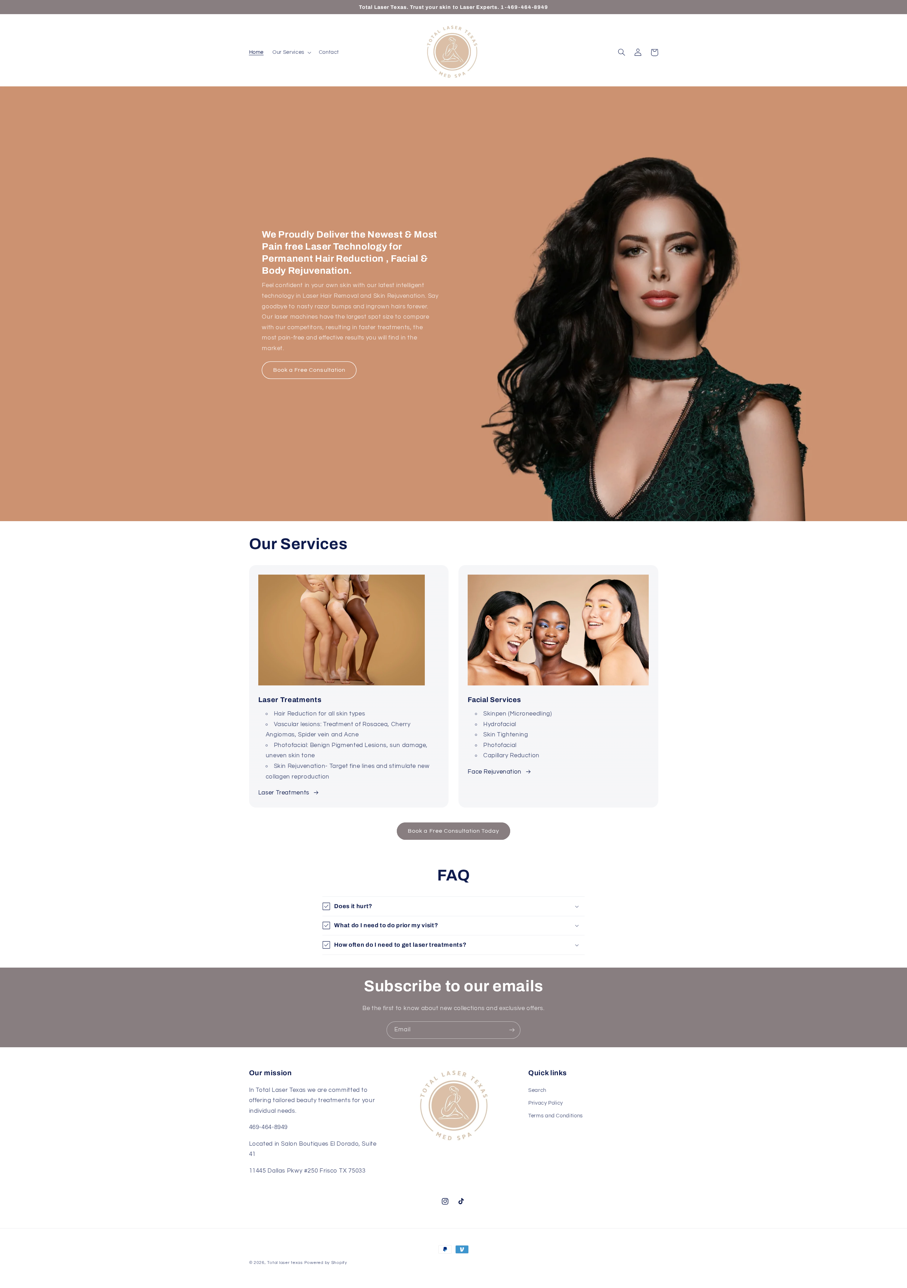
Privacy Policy (545, 1103)
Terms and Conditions (555, 1115)
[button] (291, 52)
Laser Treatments (283, 793)
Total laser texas (285, 1263)
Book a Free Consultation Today (453, 831)
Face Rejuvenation (495, 772)
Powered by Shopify (325, 1263)
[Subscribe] (512, 1030)
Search (537, 1090)
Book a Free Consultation (309, 370)
